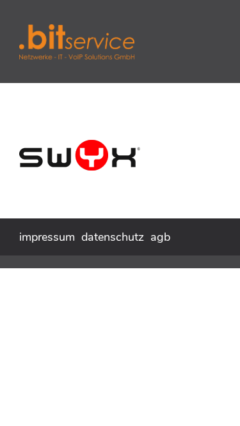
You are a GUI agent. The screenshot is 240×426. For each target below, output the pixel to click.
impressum (47, 237)
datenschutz (112, 237)
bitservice (115, 41)
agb (160, 237)
